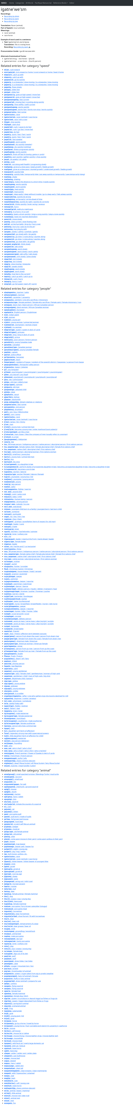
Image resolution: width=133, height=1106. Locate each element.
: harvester (14, 357)
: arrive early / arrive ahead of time (23, 199)
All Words (29, 3)
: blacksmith (12, 399)
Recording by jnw (11, 21)
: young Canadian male (18, 342)
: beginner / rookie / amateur (20, 698)
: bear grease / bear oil (17, 926)
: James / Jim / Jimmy (14, 422)
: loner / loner (13, 711)
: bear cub (11, 921)
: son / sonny (12, 414)
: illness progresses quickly (19, 149)
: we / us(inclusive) (13, 379)
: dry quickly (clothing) (17, 147)
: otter (9, 836)
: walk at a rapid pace (18, 209)
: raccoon (13, 777)
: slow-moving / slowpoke (17, 264)
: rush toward (12, 70)
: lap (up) (13, 939)
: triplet (10, 526)
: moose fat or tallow (16, 1033)
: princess (14, 332)
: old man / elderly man (16, 382)
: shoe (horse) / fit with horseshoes (24, 916)
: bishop (11, 397)
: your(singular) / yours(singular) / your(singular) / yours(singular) (33, 372)
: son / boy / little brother (16, 412)
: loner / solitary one (15, 534)
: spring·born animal (16, 1003)
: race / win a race (15, 119)
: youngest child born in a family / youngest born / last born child (33, 509)
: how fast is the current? (17, 274)
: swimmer (11, 579)
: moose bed (12, 1058)
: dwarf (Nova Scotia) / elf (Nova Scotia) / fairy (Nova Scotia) (32, 763)
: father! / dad (12, 708)
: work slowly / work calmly (21, 251)
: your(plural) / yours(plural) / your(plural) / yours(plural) (30, 377)
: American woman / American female (26, 643)
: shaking (12, 179)
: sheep (10, 876)
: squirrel (11, 801)
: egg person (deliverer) (16, 741)
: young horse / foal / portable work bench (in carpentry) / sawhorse (35, 1026)
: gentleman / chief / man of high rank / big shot (27, 676)
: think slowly (17, 244)
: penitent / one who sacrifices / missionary (26, 300)
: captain (11, 352)
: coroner (12, 616)
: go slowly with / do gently (20, 234)
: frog (8, 1008)
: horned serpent (14, 884)
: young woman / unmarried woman (21, 322)
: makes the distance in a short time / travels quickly (29, 182)
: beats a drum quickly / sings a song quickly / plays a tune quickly (34, 214)
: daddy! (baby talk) (13, 703)
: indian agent (11, 315)
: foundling (13, 743)
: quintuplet (12, 514)
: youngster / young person (19, 479)
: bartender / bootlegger (18, 596)
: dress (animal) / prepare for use (22, 981)
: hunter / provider (16, 566)
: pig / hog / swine (14, 851)
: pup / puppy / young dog (17, 948)
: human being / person (18, 499)
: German (14, 295)
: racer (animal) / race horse (20, 117)
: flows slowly (13, 87)
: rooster (10, 886)
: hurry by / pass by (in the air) (19, 226)
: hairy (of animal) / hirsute (21, 976)
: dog (8, 896)
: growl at (12, 869)
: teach (12, 359)
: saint (11, 668)
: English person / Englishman (20, 312)
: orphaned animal (15, 1006)
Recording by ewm (11, 19)
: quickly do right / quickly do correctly (26, 202)
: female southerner (19, 723)
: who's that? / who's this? (18, 748)
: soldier (11, 691)
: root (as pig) (13, 874)
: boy (9, 459)
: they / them (13, 519)
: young (12, 482)
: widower (11, 686)
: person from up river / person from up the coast (29, 648)
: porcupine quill (12, 814)
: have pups (13, 901)
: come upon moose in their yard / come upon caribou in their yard (33, 839)
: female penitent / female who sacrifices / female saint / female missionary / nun (42, 302)
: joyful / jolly (15, 758)
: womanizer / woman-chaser (20, 325)
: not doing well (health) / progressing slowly (25, 164)
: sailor (9, 487)
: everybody (13, 506)
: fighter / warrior (17, 489)
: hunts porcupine (17, 941)
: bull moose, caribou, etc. (15, 854)
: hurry (11, 207)
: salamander (13, 1011)
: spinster (13, 384)
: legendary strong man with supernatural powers (26, 733)
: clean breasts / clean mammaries (25, 1071)
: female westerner (18, 716)
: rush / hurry (13, 279)
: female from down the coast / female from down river (32, 639)
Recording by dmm (11, 16)
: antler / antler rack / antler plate (20, 1053)
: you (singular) (11, 369)
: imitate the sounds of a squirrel (22, 804)
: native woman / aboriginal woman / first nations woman (30, 452)
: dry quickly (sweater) (18, 144)
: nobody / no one (16, 504)
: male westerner (16, 713)
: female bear (13, 951)
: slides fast (12, 89)
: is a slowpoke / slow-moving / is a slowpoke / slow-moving (31, 82)
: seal (9, 1076)
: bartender (11, 626)
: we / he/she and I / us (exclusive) (20, 546)
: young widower (14, 688)
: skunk (10, 792)
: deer (9, 891)
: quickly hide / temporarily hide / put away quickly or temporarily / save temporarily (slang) (44, 174)
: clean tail (13, 1068)
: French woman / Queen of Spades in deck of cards (29, 753)
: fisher (12, 549)
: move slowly (13, 219)
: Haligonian (15, 439)
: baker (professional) (17, 601)
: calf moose (12, 1031)
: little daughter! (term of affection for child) (23, 736)
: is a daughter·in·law (18, 464)
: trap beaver (14, 844)
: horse (10, 1021)
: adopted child (15, 389)
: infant (10, 661)
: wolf (10, 956)
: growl (9, 866)
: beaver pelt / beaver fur (19, 846)
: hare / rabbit (13, 797)
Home (11, 3)
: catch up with (13, 74)
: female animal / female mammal (21, 894)
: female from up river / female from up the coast (30, 651)
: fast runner (15, 112)
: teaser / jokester (16, 367)
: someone (11, 511)
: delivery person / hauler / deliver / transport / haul (30, 589)
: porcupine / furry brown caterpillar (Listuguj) (25, 906)
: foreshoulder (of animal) (17, 971)
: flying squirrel (13, 986)
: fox (10, 1103)
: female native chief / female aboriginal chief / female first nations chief (39, 447)
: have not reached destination (21, 217)
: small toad (13, 779)
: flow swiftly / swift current (19, 104)
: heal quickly (14, 189)
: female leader (15, 541)
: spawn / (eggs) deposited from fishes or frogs (26, 1001)
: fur (10, 782)
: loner (11, 529)
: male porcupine (14, 936)
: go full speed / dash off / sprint (20, 284)
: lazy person (12, 484)
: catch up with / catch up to (18, 276)
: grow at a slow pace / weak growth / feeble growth (29, 167)
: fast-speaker (13, 139)
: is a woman (13, 327)
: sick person (14, 407)
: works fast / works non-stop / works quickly (28, 109)
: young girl (12, 320)
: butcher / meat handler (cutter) (20, 766)
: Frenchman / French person (18, 756)
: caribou (10, 983)
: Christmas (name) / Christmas (18, 569)
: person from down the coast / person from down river (31, 636)
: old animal (13, 834)
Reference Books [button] (60, 3)
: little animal (12, 1093)
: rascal (11, 394)
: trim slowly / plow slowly (20, 256)
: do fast (11, 132)
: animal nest (12, 1098)
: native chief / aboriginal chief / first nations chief (29, 449)
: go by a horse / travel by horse (21, 1023)
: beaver (9, 841)
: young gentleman (15, 671)
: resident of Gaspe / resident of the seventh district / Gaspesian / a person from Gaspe (44, 362)
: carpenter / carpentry (17, 297)
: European (14, 310)
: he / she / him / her (14, 516)
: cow (11, 1081)
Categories (20, 3)
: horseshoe (13, 911)
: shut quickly (12, 122)
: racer (12, 114)
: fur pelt (15, 784)
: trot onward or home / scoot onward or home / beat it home (34, 72)
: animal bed (12, 934)
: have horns (12, 1048)
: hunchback (14, 718)
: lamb (11, 879)
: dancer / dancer (16, 586)
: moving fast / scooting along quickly (24, 102)
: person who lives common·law (20, 726)
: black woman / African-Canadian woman (26, 307)
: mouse (10, 789)
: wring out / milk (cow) (18, 881)
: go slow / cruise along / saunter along (24, 236)
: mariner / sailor (16, 292)
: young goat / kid (14, 1016)
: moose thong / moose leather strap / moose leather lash (31, 1036)
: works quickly (16, 107)
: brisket (11, 968)
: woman (9, 317)
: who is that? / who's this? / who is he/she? (25, 751)
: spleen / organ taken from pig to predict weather (29, 973)
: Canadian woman (18, 347)
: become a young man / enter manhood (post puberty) (30, 429)
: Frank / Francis (13, 656)
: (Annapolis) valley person (21, 364)
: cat (9, 809)
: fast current (16, 99)
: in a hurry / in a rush (16, 212)
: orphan (12, 561)
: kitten (11, 811)
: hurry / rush (13, 281)
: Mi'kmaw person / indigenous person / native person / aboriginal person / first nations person (43, 444)
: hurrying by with (15, 229)
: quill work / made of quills (17, 816)
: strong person (16, 501)
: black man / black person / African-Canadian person (29, 305)
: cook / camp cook (15, 494)
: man (8, 424)
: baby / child (13, 496)
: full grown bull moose (16, 819)
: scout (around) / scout (16, 614)
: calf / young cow (16, 1083)
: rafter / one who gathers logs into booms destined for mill (36, 696)
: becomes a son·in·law (19, 469)
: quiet (9, 162)
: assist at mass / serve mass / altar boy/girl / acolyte (29, 621)
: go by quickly (14, 79)
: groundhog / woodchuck (19, 931)
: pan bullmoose (14, 1056)
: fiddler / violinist (16, 706)
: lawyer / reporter (19, 581)
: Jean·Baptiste (13, 666)
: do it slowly (13, 259)
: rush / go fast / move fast (18, 129)
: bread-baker (14, 629)
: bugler (13, 653)
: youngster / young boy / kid (18, 477)
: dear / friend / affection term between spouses (25, 634)
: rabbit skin (14, 1066)
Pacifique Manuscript (43, 3)
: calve (11, 963)
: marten (12, 794)
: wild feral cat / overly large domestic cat (24, 1043)
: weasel (10, 1061)
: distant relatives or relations (23, 402)
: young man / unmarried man (19, 427)
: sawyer (13, 576)
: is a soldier (14, 693)
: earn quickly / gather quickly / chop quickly (25, 157)
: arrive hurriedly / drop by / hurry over (22, 224)
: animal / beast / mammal (17, 1090)
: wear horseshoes (16, 914)
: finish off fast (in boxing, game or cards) (24, 154)
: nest (9, 1100)
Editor (72, 3)
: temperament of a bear (21, 924)
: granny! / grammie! (15, 574)
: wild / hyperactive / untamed (19, 1073)
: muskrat (11, 829)
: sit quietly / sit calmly (15, 159)
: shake (10, 177)
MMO (4, 2)
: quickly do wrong (17, 197)
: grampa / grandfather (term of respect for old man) (30, 521)
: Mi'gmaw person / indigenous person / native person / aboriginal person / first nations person (43, 551)
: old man (11, 387)
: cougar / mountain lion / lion (19, 966)
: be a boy (12, 462)
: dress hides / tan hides (18, 961)
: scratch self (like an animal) (19, 824)
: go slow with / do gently (19, 241)
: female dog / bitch (16, 996)
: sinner (13, 646)
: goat (8, 1013)
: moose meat (13, 1041)
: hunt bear (13, 821)
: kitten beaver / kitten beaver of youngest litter (26, 861)
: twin (9, 728)
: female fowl (12, 991)
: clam (7, 806)
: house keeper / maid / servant (22, 571)
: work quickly (15, 142)
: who (8, 746)
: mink (9, 864)
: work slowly (15, 249)
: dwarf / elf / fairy (16, 658)
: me (7, 536)
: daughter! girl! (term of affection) (19, 731)
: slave (9, 392)
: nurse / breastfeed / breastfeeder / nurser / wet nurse (30, 604)
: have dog (10, 1051)
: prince (12, 337)
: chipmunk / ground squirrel (21, 787)
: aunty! (10, 564)
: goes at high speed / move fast (22, 94)
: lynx (10, 799)
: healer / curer (14, 524)
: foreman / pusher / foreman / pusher (27, 591)
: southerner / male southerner (23, 721)
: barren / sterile (14, 594)
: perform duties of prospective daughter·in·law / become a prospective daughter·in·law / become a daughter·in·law (57, 467)
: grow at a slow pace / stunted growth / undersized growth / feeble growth (38, 169)
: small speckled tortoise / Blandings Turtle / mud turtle (31, 774)
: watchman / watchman (18, 584)
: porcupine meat (15, 909)
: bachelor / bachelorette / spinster (20, 531)
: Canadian (12, 345)
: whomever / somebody (17, 701)
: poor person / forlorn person (20, 340)
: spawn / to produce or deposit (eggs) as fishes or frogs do (30, 998)
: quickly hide (14, 172)
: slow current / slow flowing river (20, 221)
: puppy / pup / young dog (17, 899)
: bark (9, 1078)
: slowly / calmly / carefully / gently (21, 231)
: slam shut (12, 124)
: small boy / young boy (17, 454)
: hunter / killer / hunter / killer (21, 611)
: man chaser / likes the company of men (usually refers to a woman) (36, 434)
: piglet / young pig (15, 849)
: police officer (12, 354)
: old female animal (16, 831)
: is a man (11, 437)
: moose (9, 1028)
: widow (11, 681)
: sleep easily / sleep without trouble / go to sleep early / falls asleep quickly (38, 194)
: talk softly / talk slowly (20, 254)
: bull (10, 889)
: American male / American (20, 641)
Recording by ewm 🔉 (22, 47)
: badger (11, 826)
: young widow (14, 683)
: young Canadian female (21, 349)
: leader (10, 544)
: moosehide (13, 1038)
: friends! (11, 631)
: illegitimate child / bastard (18, 678)
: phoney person (14, 663)
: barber (15, 599)
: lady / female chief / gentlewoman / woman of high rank (32, 673)
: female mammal (15, 904)
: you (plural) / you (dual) (16, 374)
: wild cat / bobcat (14, 1046)
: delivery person (17, 619)
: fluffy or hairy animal (17, 978)
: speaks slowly (13, 266)
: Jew (9, 442)
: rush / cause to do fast (17, 127)
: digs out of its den (16, 953)
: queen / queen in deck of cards (22, 330)
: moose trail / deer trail (16, 1095)
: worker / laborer (15, 472)
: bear (9, 919)
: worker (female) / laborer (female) (24, 474)
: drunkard (13, 409)
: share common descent (19, 761)
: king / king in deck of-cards (19, 335)
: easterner (15, 738)
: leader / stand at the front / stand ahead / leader (29, 539)
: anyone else (13, 492)
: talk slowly (13, 246)
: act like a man (16, 432)
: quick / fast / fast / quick (17, 134)
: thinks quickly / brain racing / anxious (24, 204)
